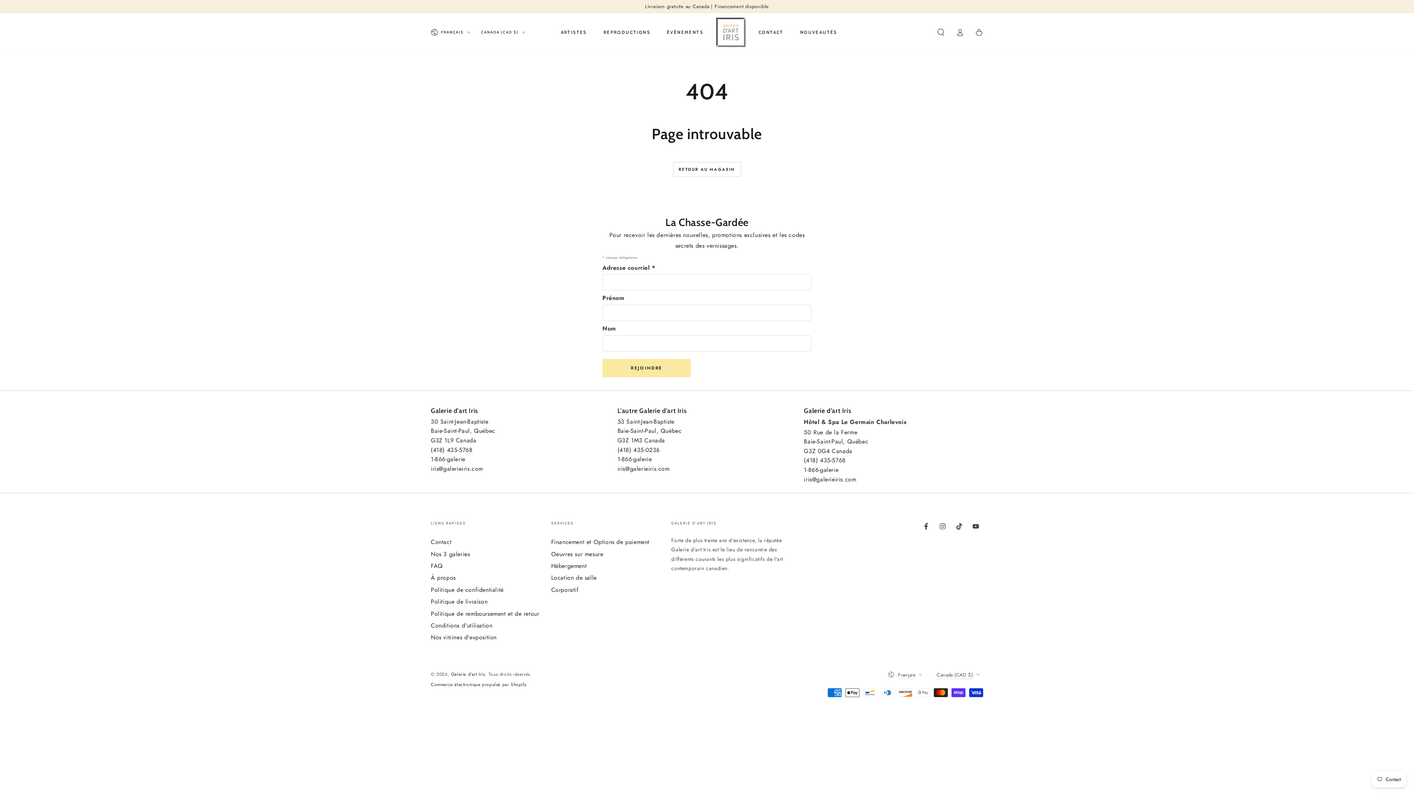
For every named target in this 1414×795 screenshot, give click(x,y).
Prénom (613, 298)
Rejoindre (646, 368)
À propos (443, 577)
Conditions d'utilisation (461, 625)
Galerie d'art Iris (468, 674)
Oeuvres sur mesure (577, 554)
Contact (441, 542)
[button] (940, 32)
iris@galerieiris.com (457, 468)
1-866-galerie (448, 459)
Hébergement (569, 566)
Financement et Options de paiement (600, 542)
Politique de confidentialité (467, 590)
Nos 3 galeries (450, 554)
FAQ (437, 566)
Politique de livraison (459, 601)
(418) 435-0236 (639, 450)
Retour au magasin (707, 169)
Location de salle (574, 577)
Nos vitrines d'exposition (464, 637)
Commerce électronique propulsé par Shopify (478, 685)
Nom (609, 328)
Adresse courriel (628, 268)
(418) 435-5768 (451, 450)
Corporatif (565, 590)
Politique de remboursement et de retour (485, 614)
